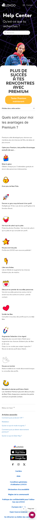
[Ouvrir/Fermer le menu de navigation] (24, 5)
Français (30, 5)
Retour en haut (7, 408)
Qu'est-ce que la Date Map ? (12, 436)
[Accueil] (8, 6)
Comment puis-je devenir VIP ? (12, 418)
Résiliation (5, 422)
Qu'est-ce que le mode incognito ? (14, 426)
